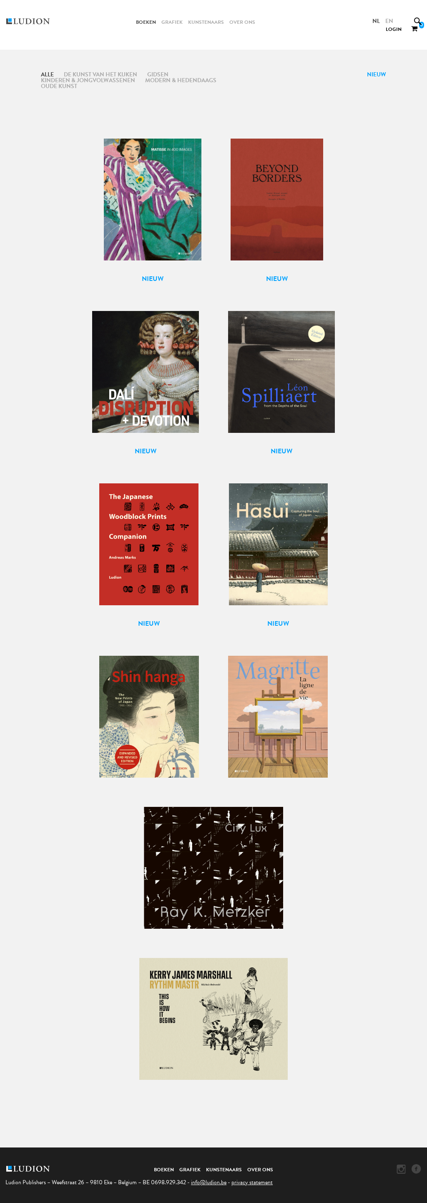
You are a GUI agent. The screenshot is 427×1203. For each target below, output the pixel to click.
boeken (146, 22)
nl (376, 21)
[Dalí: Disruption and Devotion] (145, 377)
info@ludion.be (208, 1182)
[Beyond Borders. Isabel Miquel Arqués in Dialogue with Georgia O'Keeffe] (277, 204)
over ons (242, 22)
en (389, 21)
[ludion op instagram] (401, 1169)
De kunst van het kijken (100, 74)
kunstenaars (206, 22)
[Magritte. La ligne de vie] (278, 711)
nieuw (376, 74)
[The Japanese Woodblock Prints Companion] (148, 549)
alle (47, 74)
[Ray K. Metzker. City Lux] (213, 862)
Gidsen (157, 74)
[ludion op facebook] (417, 1169)
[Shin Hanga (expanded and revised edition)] (149, 711)
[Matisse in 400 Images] (152, 204)
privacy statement (252, 1182)
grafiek (172, 22)
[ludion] (35, 21)
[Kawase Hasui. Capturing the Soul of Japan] (278, 549)
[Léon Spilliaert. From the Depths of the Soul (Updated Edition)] (281, 377)
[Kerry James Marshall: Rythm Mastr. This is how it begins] (213, 1013)
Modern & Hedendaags (180, 80)
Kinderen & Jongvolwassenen (88, 80)
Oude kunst (59, 86)
